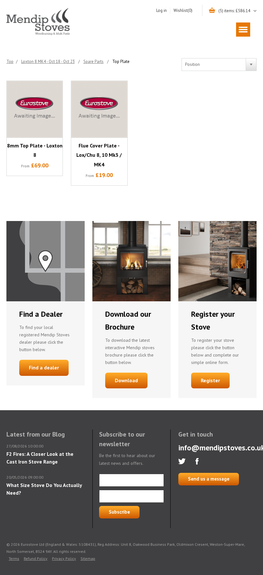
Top (9, 61)
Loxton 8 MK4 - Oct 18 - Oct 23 (48, 61)
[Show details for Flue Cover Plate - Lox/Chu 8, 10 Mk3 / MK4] (99, 109)
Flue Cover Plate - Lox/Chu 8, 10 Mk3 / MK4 (99, 155)
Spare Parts (93, 61)
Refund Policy (35, 558)
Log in (161, 10)
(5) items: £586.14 (234, 10)
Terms (14, 558)
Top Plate (121, 61)
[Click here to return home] (38, 34)
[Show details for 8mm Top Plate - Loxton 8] (35, 109)
